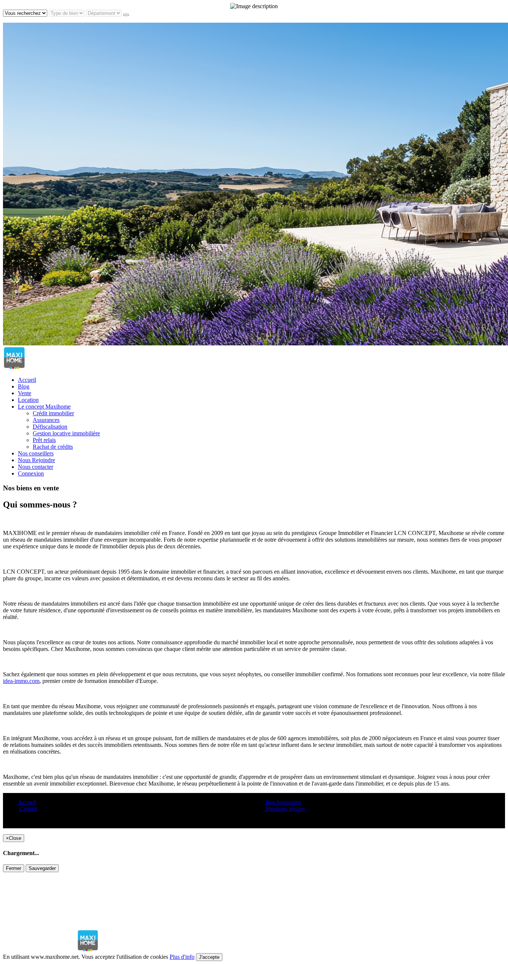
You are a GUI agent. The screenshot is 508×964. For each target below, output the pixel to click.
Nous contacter (35, 467)
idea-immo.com (21, 681)
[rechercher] (126, 15)
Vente (24, 393)
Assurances (46, 420)
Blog (23, 386)
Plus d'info (182, 957)
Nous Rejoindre (36, 460)
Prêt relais (44, 440)
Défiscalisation (50, 426)
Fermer (13, 868)
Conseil (27, 809)
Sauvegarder (42, 868)
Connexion (31, 473)
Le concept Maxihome (44, 406)
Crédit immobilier (53, 413)
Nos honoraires (282, 802)
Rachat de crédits (53, 447)
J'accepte (209, 957)
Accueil (27, 380)
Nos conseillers (36, 453)
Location (28, 400)
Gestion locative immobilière (66, 433)
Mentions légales (284, 809)
